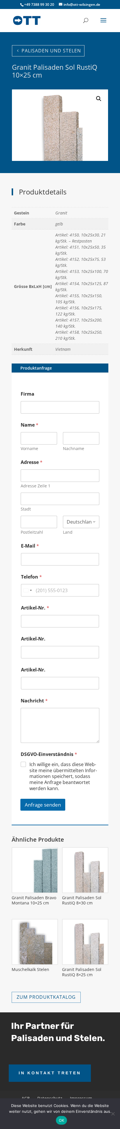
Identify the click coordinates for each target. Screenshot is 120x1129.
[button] (98, 98)
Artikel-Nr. (35, 608)
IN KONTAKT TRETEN (50, 1073)
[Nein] (113, 1114)
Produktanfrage (36, 368)
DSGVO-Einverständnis (49, 754)
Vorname (29, 448)
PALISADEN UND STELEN (51, 50)
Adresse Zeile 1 (35, 485)
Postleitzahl (32, 532)
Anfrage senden (43, 804)
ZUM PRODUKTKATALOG (46, 997)
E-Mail (30, 546)
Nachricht (34, 701)
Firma (27, 394)
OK (61, 1120)
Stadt (26, 508)
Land (68, 532)
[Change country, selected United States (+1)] (27, 590)
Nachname (73, 448)
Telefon (31, 577)
